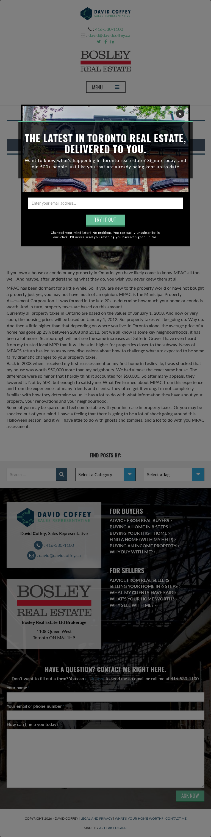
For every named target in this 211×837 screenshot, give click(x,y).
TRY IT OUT (105, 219)
